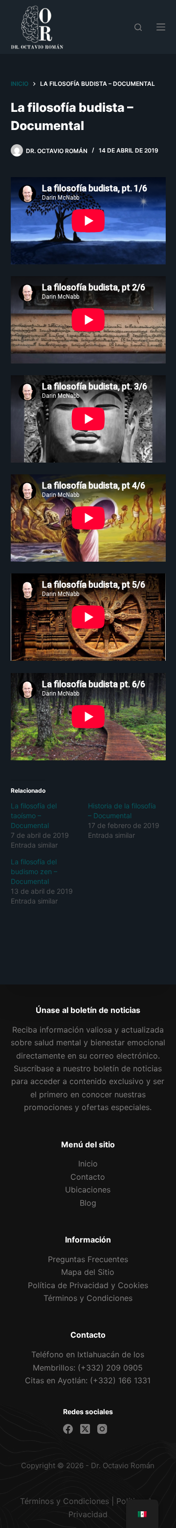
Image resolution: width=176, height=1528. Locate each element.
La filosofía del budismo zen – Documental (34, 871)
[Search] (138, 27)
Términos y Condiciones (64, 1501)
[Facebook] (68, 1429)
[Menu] (160, 27)
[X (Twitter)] (85, 1429)
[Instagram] (102, 1429)
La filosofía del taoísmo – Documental (34, 815)
